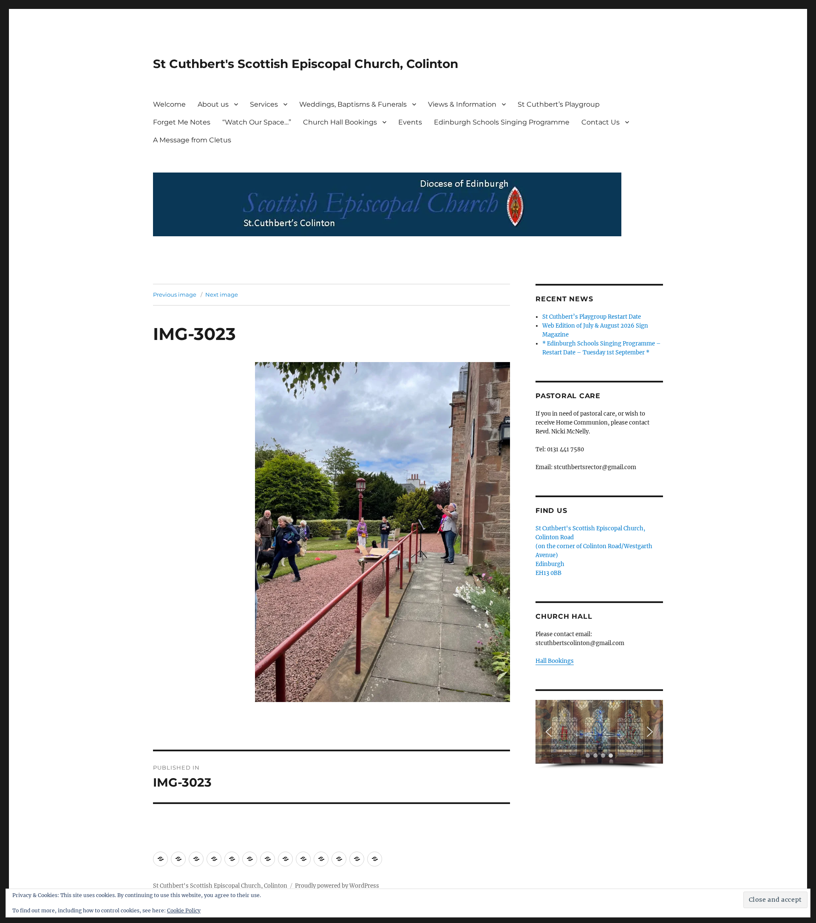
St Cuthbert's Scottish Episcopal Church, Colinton (305, 64)
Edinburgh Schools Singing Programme (502, 122)
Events (410, 122)
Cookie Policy (184, 910)
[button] (548, 732)
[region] (599, 734)
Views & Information (462, 104)
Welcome (169, 104)
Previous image (174, 294)
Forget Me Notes (181, 122)
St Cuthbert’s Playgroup (559, 104)
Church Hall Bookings (340, 122)
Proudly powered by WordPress (337, 885)
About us (213, 104)
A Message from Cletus (192, 140)
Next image (221, 294)
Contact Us (600, 122)
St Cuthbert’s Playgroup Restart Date (591, 316)
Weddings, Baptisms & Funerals (353, 104)
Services (264, 104)
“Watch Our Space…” (256, 122)
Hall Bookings (555, 661)
